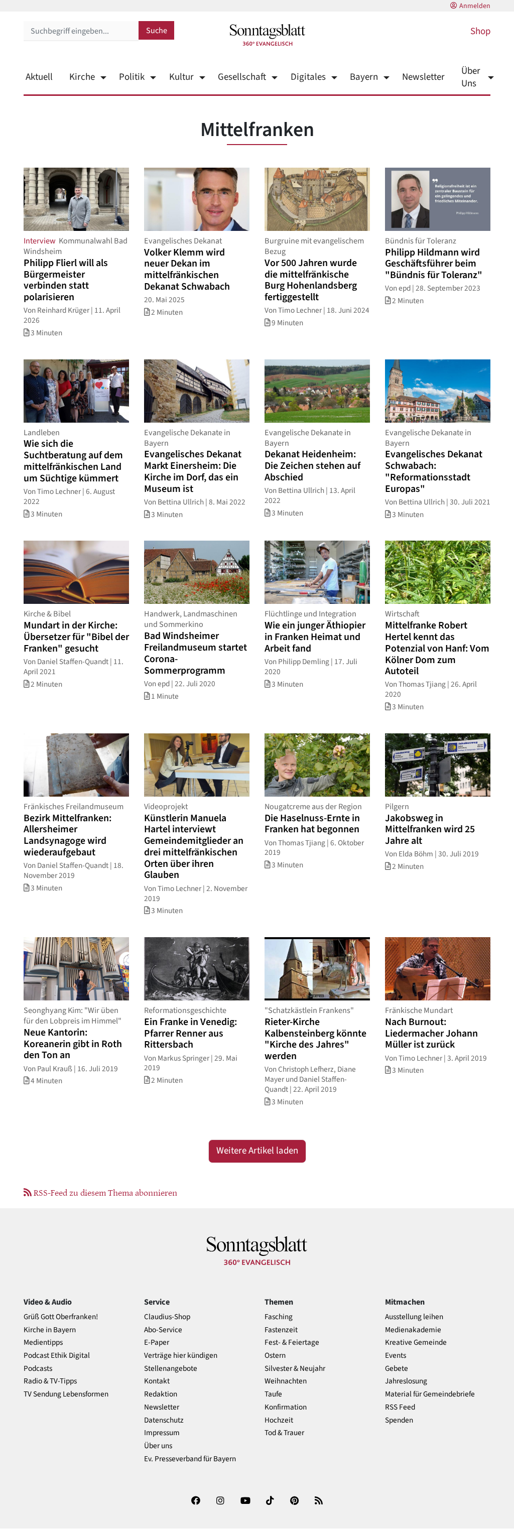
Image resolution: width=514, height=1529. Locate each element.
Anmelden (474, 6)
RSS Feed (400, 1407)
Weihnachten (286, 1381)
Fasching (279, 1317)
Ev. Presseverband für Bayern (190, 1459)
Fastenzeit (281, 1330)
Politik (132, 77)
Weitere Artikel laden (257, 1151)
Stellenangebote (170, 1368)
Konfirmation (286, 1407)
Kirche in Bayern (50, 1330)
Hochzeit (279, 1420)
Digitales (308, 77)
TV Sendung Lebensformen (66, 1394)
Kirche (82, 77)
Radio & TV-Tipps (50, 1381)
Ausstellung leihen (414, 1317)
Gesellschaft (242, 77)
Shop (480, 31)
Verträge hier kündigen (180, 1355)
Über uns (158, 1446)
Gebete (396, 1368)
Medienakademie (413, 1330)
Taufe (273, 1394)
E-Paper (156, 1342)
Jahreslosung (406, 1381)
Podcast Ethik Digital (57, 1355)
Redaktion (160, 1394)
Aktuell (39, 77)
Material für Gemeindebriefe (430, 1394)
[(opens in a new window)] (195, 1502)
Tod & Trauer (284, 1433)
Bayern (364, 77)
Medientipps (43, 1342)
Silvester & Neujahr (295, 1368)
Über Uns (470, 77)
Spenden (399, 1420)
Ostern (275, 1355)
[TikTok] (270, 1502)
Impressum (162, 1433)
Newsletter (423, 77)
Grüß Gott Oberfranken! (61, 1317)
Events (395, 1355)
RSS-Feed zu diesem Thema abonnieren (104, 1192)
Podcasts (38, 1368)
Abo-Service (163, 1330)
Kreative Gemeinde (416, 1342)
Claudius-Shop (167, 1317)
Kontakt (157, 1381)
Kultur (181, 77)
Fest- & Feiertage (292, 1342)
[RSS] (319, 1502)
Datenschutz (164, 1420)
